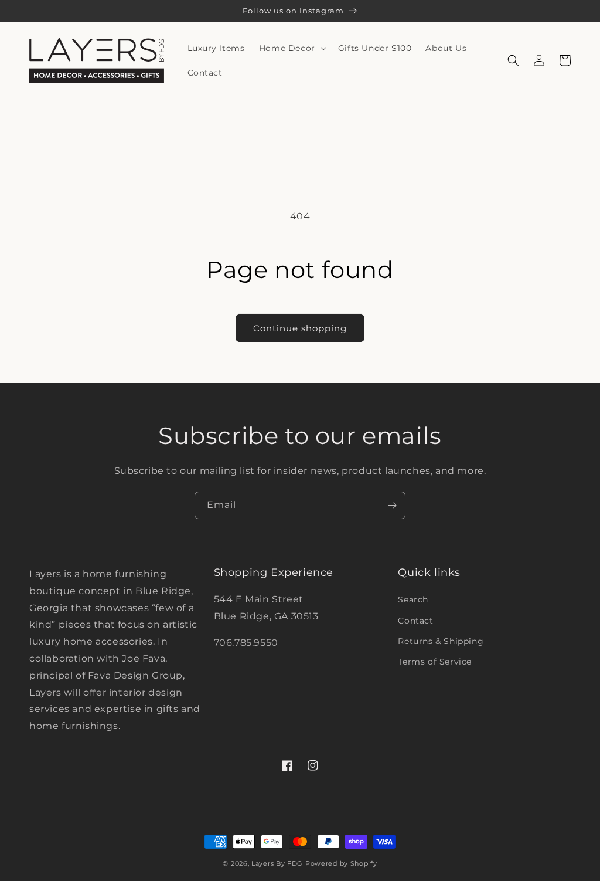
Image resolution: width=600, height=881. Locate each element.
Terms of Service (435, 661)
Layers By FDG (277, 863)
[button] (291, 48)
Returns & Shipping (440, 641)
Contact (415, 620)
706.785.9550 (246, 642)
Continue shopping (300, 328)
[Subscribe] (392, 505)
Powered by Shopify (341, 863)
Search (413, 599)
